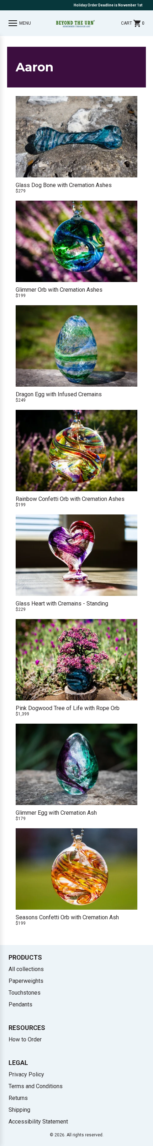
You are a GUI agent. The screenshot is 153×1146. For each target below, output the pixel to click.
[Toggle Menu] (13, 23)
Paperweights (26, 980)
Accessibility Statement (38, 1121)
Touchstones (25, 992)
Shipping (19, 1109)
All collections (26, 969)
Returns (18, 1098)
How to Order (25, 1039)
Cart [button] (132, 23)
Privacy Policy (26, 1074)
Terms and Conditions (36, 1086)
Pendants (20, 1004)
